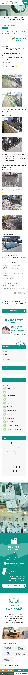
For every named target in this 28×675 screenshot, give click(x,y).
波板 (9, 471)
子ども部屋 (6, 447)
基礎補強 (6, 467)
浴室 (15, 471)
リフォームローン (7, 443)
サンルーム (16, 457)
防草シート (13, 473)
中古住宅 (12, 463)
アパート (14, 443)
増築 (10, 467)
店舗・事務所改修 (12, 453)
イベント (11, 455)
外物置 (20, 445)
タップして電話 (22, 670)
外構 (18, 467)
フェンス (14, 459)
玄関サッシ (19, 471)
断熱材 (5, 471)
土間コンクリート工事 (16, 465)
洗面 (12, 471)
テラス (21, 457)
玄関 (18, 443)
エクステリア (17, 455)
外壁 (21, 443)
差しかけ (9, 451)
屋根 (5, 451)
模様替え (12, 445)
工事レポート (8, 357)
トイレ (5, 459)
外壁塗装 (14, 467)
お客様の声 (7, 359)
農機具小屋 (12, 449)
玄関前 (5, 473)
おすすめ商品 (20, 451)
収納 (15, 447)
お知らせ (7, 351)
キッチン (11, 457)
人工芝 (5, 465)
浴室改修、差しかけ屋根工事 (8, 302)
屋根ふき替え (7, 469)
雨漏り (18, 473)
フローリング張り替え (8, 461)
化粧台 (9, 465)
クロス (11, 447)
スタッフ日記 (8, 354)
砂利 (9, 473)
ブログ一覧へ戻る (14, 310)
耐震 (18, 447)
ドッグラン (9, 459)
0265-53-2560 (15, 563)
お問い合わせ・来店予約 (7, 670)
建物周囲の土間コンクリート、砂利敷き (19, 302)
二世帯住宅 (17, 463)
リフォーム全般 (20, 453)
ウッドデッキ (18, 449)
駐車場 (16, 445)
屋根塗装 (13, 469)
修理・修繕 (14, 451)
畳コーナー (6, 445)
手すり (17, 469)
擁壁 (20, 469)
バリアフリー (6, 449)
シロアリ (6, 453)
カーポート (6, 457)
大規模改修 (6, 455)
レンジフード (6, 463)
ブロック (16, 461)
